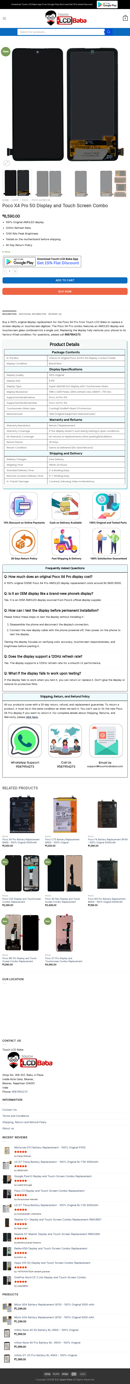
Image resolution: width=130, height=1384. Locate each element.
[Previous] (9, 104)
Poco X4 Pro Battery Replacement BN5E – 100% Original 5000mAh (21, 841)
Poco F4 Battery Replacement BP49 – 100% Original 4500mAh (108, 841)
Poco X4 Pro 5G (41, 200)
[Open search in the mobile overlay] (65, 32)
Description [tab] (9, 314)
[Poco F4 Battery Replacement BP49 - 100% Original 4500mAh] (108, 814)
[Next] (121, 104)
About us (8, 1128)
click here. (32, 717)
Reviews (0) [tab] (55, 314)
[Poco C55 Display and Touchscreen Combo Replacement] (22, 873)
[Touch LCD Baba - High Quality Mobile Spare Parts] (65, 18)
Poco (25, 200)
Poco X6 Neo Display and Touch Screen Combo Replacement (62, 900)
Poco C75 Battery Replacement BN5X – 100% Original (62, 841)
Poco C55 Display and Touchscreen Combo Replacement (21, 900)
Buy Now (65, 291)
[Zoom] (6, 163)
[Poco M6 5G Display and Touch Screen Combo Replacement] (22, 932)
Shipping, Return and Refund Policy (24, 1122)
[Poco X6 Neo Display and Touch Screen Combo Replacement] (65, 873)
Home (5, 200)
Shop (15, 200)
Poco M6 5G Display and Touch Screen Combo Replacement (19, 960)
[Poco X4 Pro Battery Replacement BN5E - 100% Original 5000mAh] (22, 814)
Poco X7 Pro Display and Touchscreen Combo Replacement (63, 960)
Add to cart (65, 280)
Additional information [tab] (32, 314)
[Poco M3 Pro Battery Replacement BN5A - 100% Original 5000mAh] (108, 873)
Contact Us (9, 1109)
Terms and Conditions (15, 1115)
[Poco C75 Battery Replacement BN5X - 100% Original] (65, 814)
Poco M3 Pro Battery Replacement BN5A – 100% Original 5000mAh (107, 900)
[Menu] (4, 18)
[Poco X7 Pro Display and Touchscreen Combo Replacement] (65, 932)
